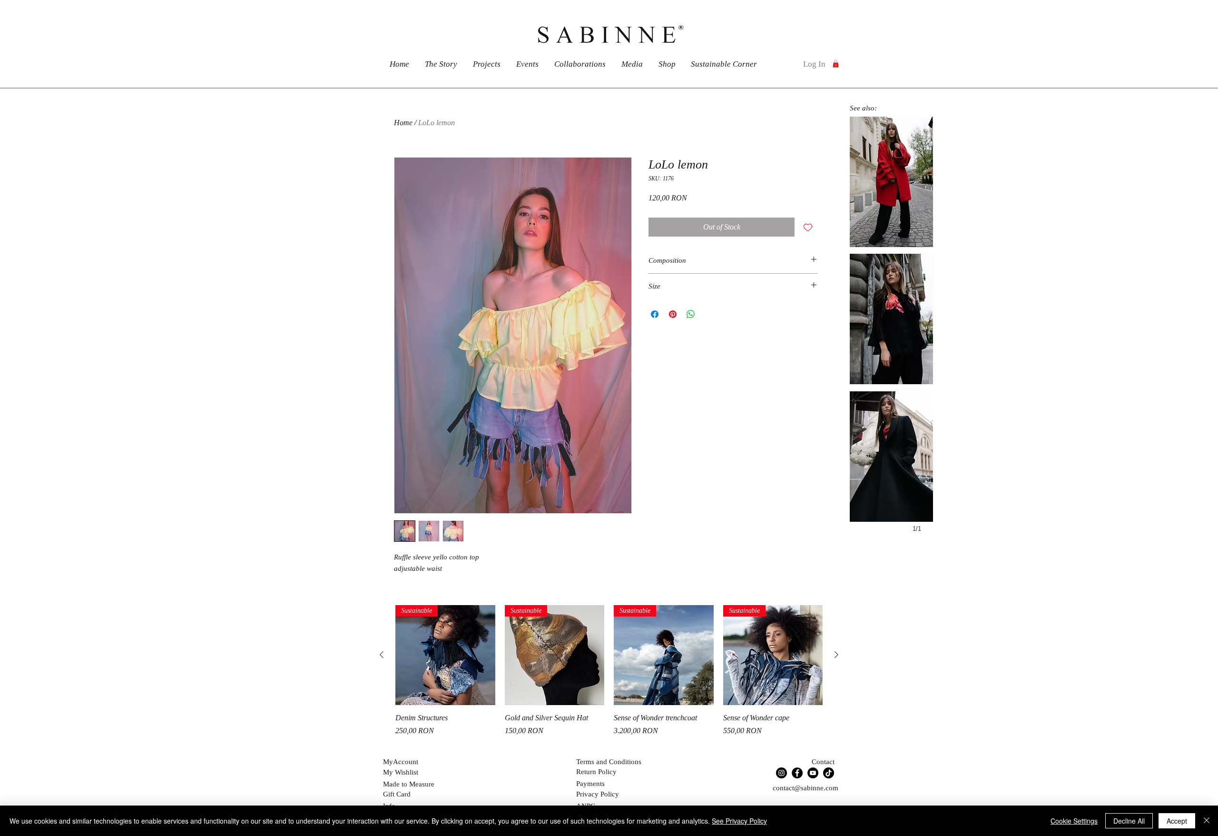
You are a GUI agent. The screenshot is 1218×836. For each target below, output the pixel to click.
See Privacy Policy (739, 821)
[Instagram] (781, 772)
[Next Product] (836, 654)
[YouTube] (812, 772)
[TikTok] (828, 772)
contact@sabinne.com (805, 788)
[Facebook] (797, 772)
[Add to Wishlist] (807, 227)
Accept (1177, 821)
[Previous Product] (381, 654)
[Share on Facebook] (654, 314)
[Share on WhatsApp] (691, 314)
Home (403, 123)
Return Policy (596, 772)
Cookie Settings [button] (1074, 821)
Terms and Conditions (608, 762)
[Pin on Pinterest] (672, 314)
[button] (836, 64)
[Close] (1206, 820)
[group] (609, 676)
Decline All (1129, 821)
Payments (590, 783)
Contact (823, 762)
